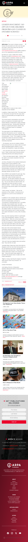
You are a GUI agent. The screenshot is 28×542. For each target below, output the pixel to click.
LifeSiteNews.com (15, 56)
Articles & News (14, 507)
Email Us (20, 282)
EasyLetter (14, 522)
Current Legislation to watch (14, 501)
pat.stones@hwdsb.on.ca (11, 276)
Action (14, 515)
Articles (14, 509)
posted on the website (4, 93)
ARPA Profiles (14, 519)
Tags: (3, 281)
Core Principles (14, 484)
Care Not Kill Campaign (14, 498)
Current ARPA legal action (14, 502)
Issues (14, 494)
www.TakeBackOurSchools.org (9, 50)
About (14, 479)
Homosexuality (8, 281)
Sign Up (14, 422)
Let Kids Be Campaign (14, 499)
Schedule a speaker (14, 490)
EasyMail (14, 520)
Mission (14, 481)
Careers (14, 487)
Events (14, 517)
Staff (14, 485)
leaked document (13, 64)
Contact (14, 488)
